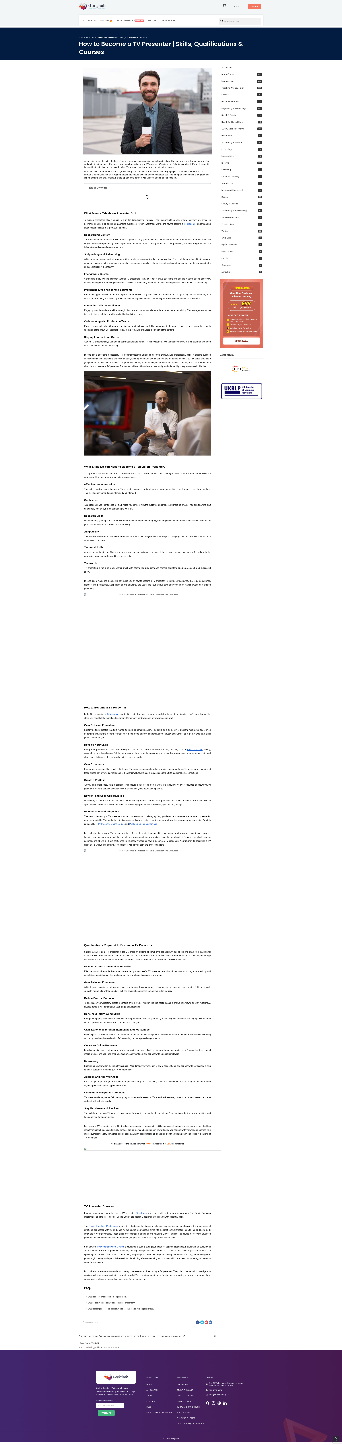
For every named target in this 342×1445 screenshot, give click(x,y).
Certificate (182, 1384)
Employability (241, 156)
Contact (150, 1401)
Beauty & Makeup (241, 203)
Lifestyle (241, 163)
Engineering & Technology (241, 108)
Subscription (183, 1412)
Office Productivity (241, 176)
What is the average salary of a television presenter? (111, 1303)
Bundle (241, 258)
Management (241, 81)
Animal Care (241, 183)
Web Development (241, 217)
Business (241, 94)
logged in (95, 1347)
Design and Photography (241, 190)
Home (149, 1384)
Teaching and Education (241, 88)
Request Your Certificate (159, 1412)
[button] (207, 188)
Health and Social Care (241, 122)
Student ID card (185, 1390)
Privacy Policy (184, 1401)
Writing (241, 231)
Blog (88, 38)
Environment (241, 251)
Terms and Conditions (188, 1407)
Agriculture (241, 272)
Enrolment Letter (186, 1418)
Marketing (241, 169)
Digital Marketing (241, 244)
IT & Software (241, 74)
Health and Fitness (241, 101)
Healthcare (241, 135)
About (149, 1395)
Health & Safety (241, 115)
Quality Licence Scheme (241, 128)
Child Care (241, 238)
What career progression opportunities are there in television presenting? (121, 1309)
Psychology (241, 149)
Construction (241, 224)
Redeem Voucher (185, 1395)
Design (241, 197)
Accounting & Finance (241, 142)
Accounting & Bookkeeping (241, 210)
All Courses (226, 67)
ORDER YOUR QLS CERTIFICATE (190, 1423)
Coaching (241, 265)
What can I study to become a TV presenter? (107, 1297)
